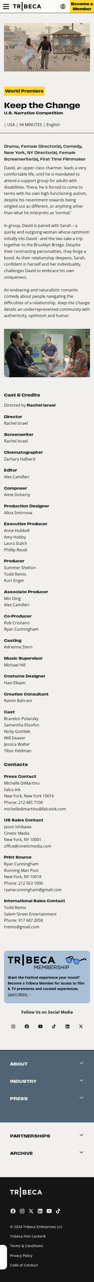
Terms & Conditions (26, 1245)
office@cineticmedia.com (27, 846)
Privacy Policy (21, 1255)
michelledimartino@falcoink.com (35, 808)
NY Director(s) (42, 152)
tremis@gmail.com (21, 926)
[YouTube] (40, 1026)
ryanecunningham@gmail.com (33, 889)
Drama (11, 146)
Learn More (18, 994)
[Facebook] (26, 1026)
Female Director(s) (41, 146)
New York (14, 152)
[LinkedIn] (67, 1026)
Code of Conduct (24, 1265)
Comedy (72, 146)
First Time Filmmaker (63, 159)
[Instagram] (13, 1026)
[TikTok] (53, 1026)
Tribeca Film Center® (28, 1236)
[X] (80, 1026)
